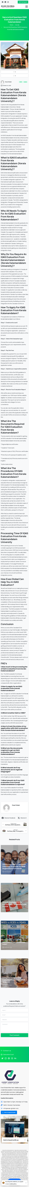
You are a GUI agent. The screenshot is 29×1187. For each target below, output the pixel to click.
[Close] (26, 1183)
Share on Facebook (9, 818)
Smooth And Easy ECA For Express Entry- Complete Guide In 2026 (14, 904)
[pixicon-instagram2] (5, 1058)
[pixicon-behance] (15, 1058)
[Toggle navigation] (26, 6)
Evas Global (7, 588)
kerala (17, 25)
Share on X (23, 818)
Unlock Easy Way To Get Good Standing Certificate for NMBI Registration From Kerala (14, 866)
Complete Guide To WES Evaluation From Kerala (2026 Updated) (13, 980)
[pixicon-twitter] (2, 1058)
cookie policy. (13, 1184)
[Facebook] (2, 2)
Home (11, 25)
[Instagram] (8, 2)
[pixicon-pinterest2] (8, 1058)
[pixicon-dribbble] (12, 1058)
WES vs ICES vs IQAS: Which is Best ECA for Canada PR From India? (14, 942)
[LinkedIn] (5, 2)
